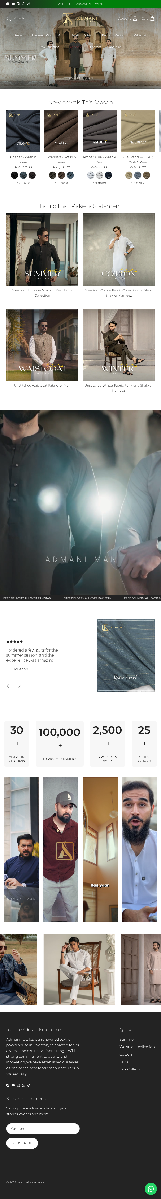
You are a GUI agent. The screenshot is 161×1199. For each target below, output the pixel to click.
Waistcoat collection (137, 1047)
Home (19, 35)
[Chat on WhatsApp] (151, 1189)
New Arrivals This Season (80, 102)
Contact (95, 47)
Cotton (125, 1054)
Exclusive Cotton (113, 35)
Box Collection (50, 47)
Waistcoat (139, 35)
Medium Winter (83, 35)
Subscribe (22, 1143)
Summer (127, 1039)
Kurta (124, 1062)
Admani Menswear (30, 1182)
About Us (115, 47)
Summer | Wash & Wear (48, 35)
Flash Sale (75, 47)
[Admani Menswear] (80, 18)
